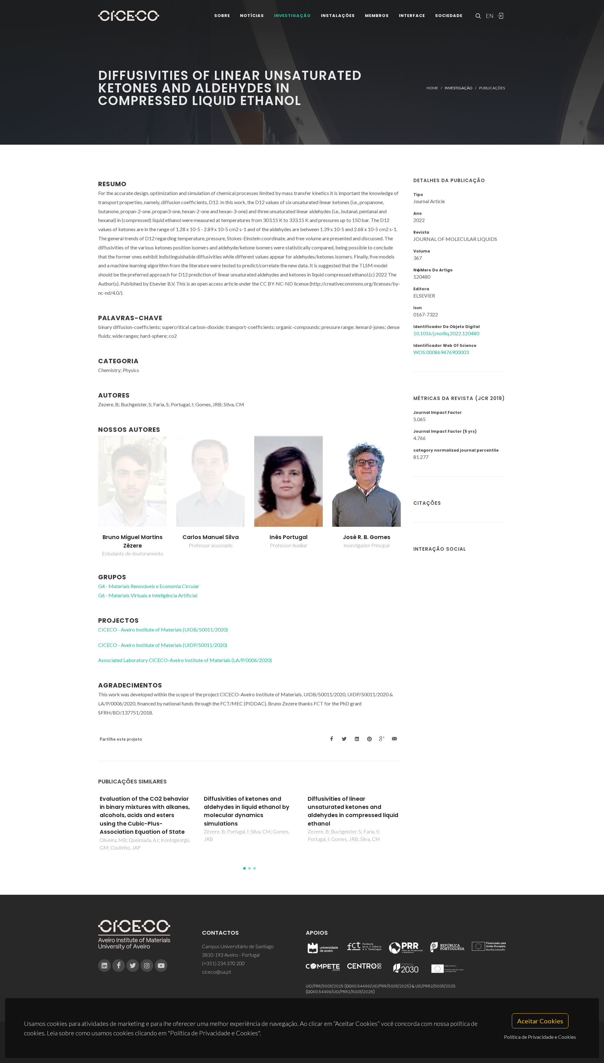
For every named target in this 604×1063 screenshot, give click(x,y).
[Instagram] (147, 965)
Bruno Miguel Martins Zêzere (133, 541)
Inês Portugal (289, 537)
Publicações (492, 88)
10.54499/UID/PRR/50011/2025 (381, 986)
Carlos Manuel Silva (210, 537)
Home (432, 88)
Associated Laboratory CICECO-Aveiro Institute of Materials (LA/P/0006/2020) (185, 660)
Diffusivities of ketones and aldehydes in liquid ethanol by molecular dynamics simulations (246, 811)
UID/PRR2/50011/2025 (435, 986)
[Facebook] (118, 965)
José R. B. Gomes (366, 537)
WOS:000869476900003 (441, 352)
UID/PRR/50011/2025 (325, 986)
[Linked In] (104, 965)
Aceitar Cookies (540, 1021)
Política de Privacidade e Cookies (540, 1037)
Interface (412, 16)
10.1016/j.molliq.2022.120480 (446, 333)
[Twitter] (132, 965)
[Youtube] (161, 965)
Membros (377, 16)
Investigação (292, 16)
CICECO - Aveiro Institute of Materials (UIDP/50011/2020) (162, 645)
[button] (244, 868)
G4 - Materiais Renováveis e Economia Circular (148, 586)
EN (489, 16)
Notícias (252, 16)
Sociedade (448, 16)
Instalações (338, 16)
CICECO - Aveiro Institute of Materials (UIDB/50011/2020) (163, 629)
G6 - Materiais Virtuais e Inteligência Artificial (147, 595)
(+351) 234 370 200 (223, 963)
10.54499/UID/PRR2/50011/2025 (344, 991)
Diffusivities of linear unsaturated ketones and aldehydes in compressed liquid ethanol (353, 811)
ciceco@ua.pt (216, 972)
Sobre (222, 16)
